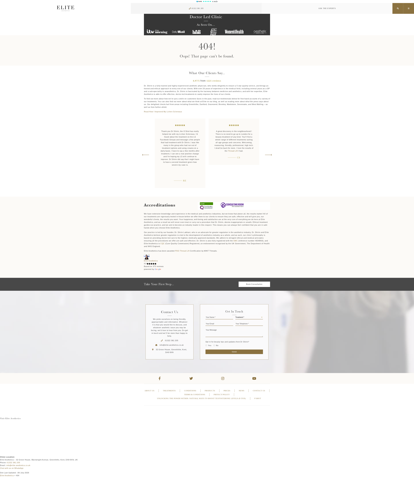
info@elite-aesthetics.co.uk (172, 345)
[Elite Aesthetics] (65, 8)
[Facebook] (160, 378)
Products (210, 391)
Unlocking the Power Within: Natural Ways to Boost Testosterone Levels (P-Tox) (201, 398)
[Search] (397, 8)
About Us (149, 391)
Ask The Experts (327, 8)
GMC (235, 241)
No (217, 345)
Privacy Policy (222, 394)
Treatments (169, 391)
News (241, 391)
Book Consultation (254, 284)
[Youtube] (254, 378)
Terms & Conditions (194, 394)
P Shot (257, 398)
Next (268, 154)
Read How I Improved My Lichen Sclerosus (163, 112)
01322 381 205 (198, 8)
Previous (145, 154)
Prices (227, 391)
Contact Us (259, 391)
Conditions (190, 391)
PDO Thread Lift (182, 251)
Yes (209, 345)
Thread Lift (179, 151)
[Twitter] (191, 378)
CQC (162, 243)
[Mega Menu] (408, 8)
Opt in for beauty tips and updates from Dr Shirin (227, 342)
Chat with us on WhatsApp (11, 468)
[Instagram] (223, 378)
